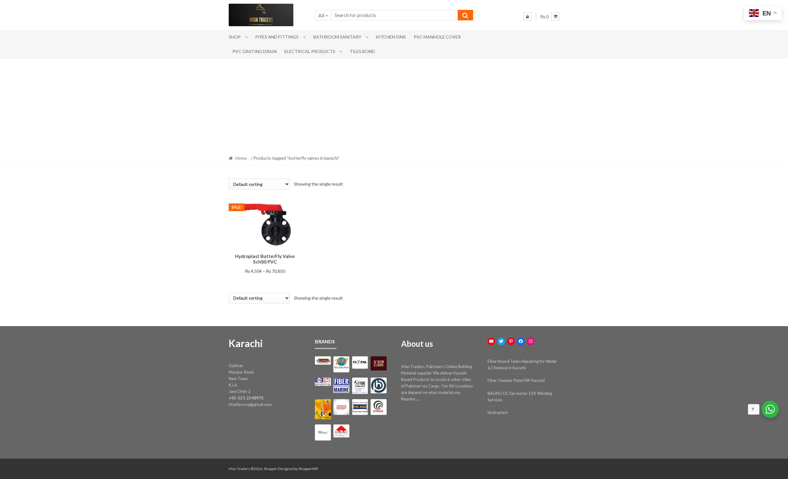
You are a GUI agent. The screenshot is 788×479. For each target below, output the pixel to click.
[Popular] (378, 407)
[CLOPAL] (360, 362)
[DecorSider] (378, 363)
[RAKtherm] (323, 432)
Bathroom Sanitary (337, 36)
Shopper (270, 468)
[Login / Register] (527, 16)
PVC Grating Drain (254, 51)
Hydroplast (498, 412)
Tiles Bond (362, 51)
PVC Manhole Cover (437, 36)
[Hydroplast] (378, 385)
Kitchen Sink (391, 36)
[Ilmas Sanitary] (323, 409)
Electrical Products (309, 51)
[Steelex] (341, 430)
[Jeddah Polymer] (341, 407)
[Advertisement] (394, 105)
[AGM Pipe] (323, 360)
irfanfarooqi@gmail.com (250, 404)
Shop (235, 36)
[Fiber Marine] (341, 385)
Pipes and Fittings (277, 36)
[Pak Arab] (360, 407)
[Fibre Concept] (360, 386)
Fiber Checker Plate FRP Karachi (516, 380)
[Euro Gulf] (323, 382)
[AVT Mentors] (341, 364)
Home (241, 158)
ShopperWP (308, 468)
